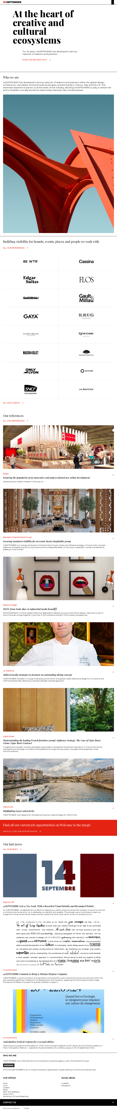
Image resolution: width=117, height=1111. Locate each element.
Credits (26, 1108)
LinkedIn (65, 1083)
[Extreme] (58, 1065)
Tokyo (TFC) (8, 1094)
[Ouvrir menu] (112, 2)
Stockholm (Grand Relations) (15, 1096)
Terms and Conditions (11, 1108)
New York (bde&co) (11, 1092)
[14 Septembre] (12, 2)
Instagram (66, 1085)
